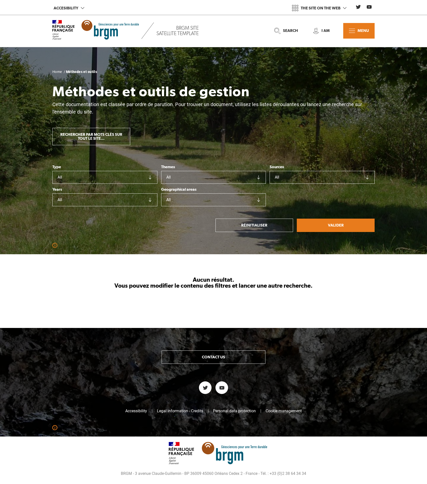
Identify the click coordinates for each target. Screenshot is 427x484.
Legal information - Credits (180, 411)
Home (57, 72)
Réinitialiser (254, 225)
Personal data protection (234, 411)
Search (290, 30)
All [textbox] (60, 177)
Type (56, 167)
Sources (277, 167)
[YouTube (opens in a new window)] (369, 7)
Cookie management (284, 411)
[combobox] (104, 177)
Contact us (213, 357)
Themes (168, 167)
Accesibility (66, 8)
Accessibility (136, 411)
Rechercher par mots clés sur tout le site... (91, 136)
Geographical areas (178, 189)
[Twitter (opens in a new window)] (358, 7)
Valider (336, 225)
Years (57, 189)
